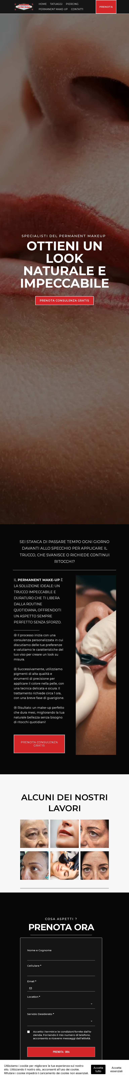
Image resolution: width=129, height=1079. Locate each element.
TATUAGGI (56, 4)
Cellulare (34, 965)
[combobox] (61, 1004)
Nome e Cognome (39, 950)
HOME (43, 4)
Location (33, 996)
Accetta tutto (98, 1069)
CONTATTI (77, 9)
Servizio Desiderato (40, 1014)
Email (31, 981)
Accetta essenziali (116, 1069)
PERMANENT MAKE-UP (53, 9)
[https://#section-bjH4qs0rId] (24, 6)
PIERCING (72, 4)
